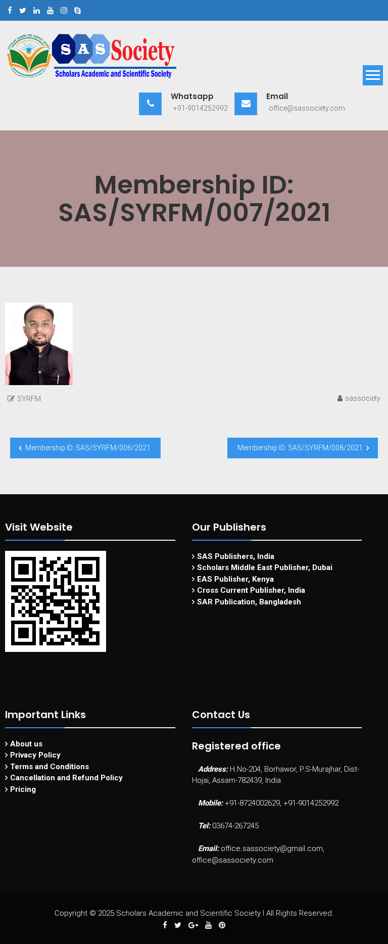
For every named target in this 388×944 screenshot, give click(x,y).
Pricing (23, 789)
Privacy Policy (35, 755)
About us (26, 743)
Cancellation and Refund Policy (66, 777)
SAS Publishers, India (235, 556)
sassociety (362, 398)
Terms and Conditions (49, 766)
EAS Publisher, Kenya (235, 579)
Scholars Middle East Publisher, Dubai (264, 567)
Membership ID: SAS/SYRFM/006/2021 (88, 448)
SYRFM (29, 399)
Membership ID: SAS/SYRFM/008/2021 (300, 448)
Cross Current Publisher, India (251, 590)
